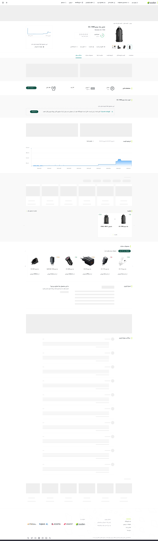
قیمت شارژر (125, 23)
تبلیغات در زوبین (127, 524)
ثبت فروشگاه (128, 521)
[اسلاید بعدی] (25, 266)
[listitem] (115, 225)
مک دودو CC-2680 (70, 269)
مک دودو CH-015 (87, 269)
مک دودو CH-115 (122, 269)
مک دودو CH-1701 (105, 269)
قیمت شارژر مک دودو (118, 23)
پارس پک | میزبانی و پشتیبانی (104, 522)
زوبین (130, 23)
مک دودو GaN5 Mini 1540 (52, 269)
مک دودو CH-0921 (35, 269)
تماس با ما (128, 527)
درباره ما (129, 530)
